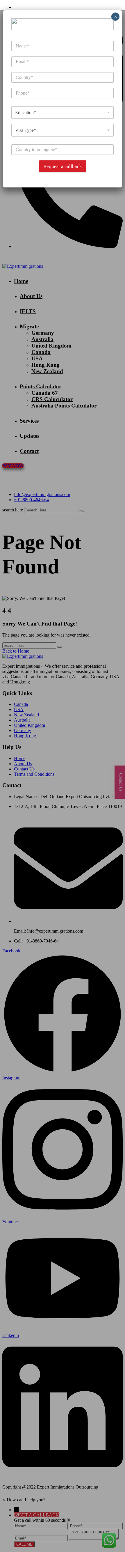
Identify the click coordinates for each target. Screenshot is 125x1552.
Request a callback (62, 166)
